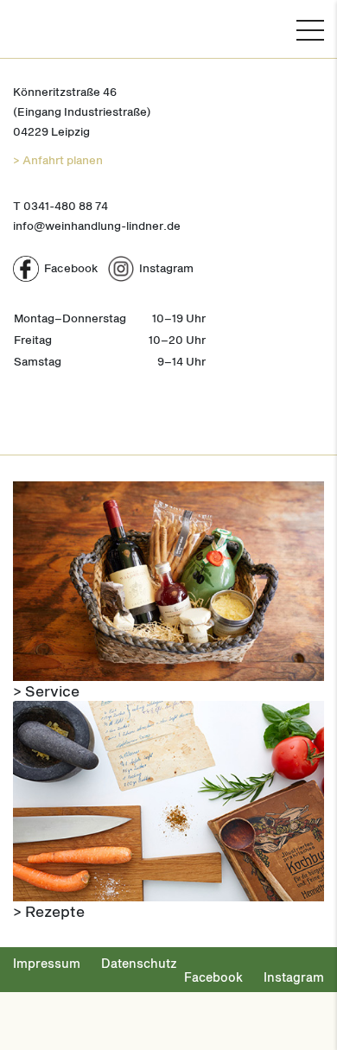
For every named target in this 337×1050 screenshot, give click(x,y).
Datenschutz (139, 963)
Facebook (213, 977)
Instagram (294, 977)
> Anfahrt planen (58, 160)
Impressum (46, 963)
